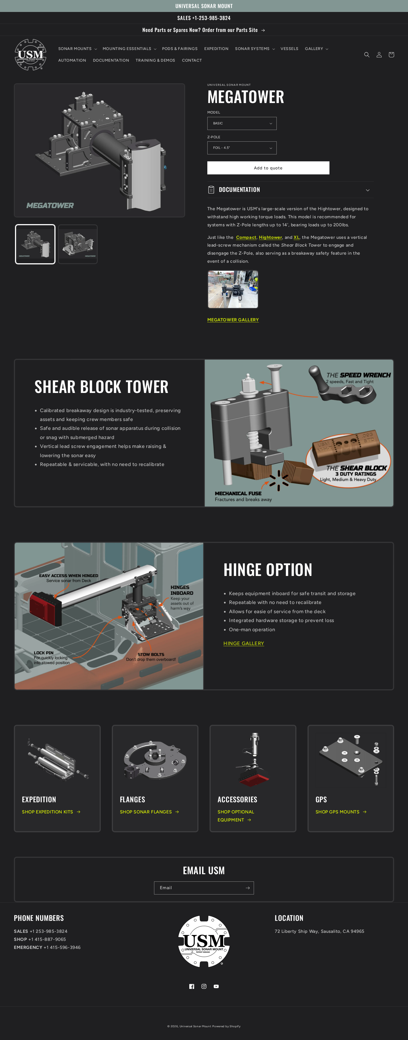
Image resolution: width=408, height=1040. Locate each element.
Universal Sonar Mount (195, 1026)
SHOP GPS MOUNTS (338, 812)
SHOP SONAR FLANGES (146, 812)
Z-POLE (214, 137)
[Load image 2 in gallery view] (78, 244)
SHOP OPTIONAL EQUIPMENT (236, 816)
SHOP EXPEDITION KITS (47, 812)
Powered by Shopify (226, 1026)
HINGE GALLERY (243, 643)
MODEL (213, 112)
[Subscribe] (247, 887)
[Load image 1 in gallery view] (35, 244)
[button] (77, 49)
